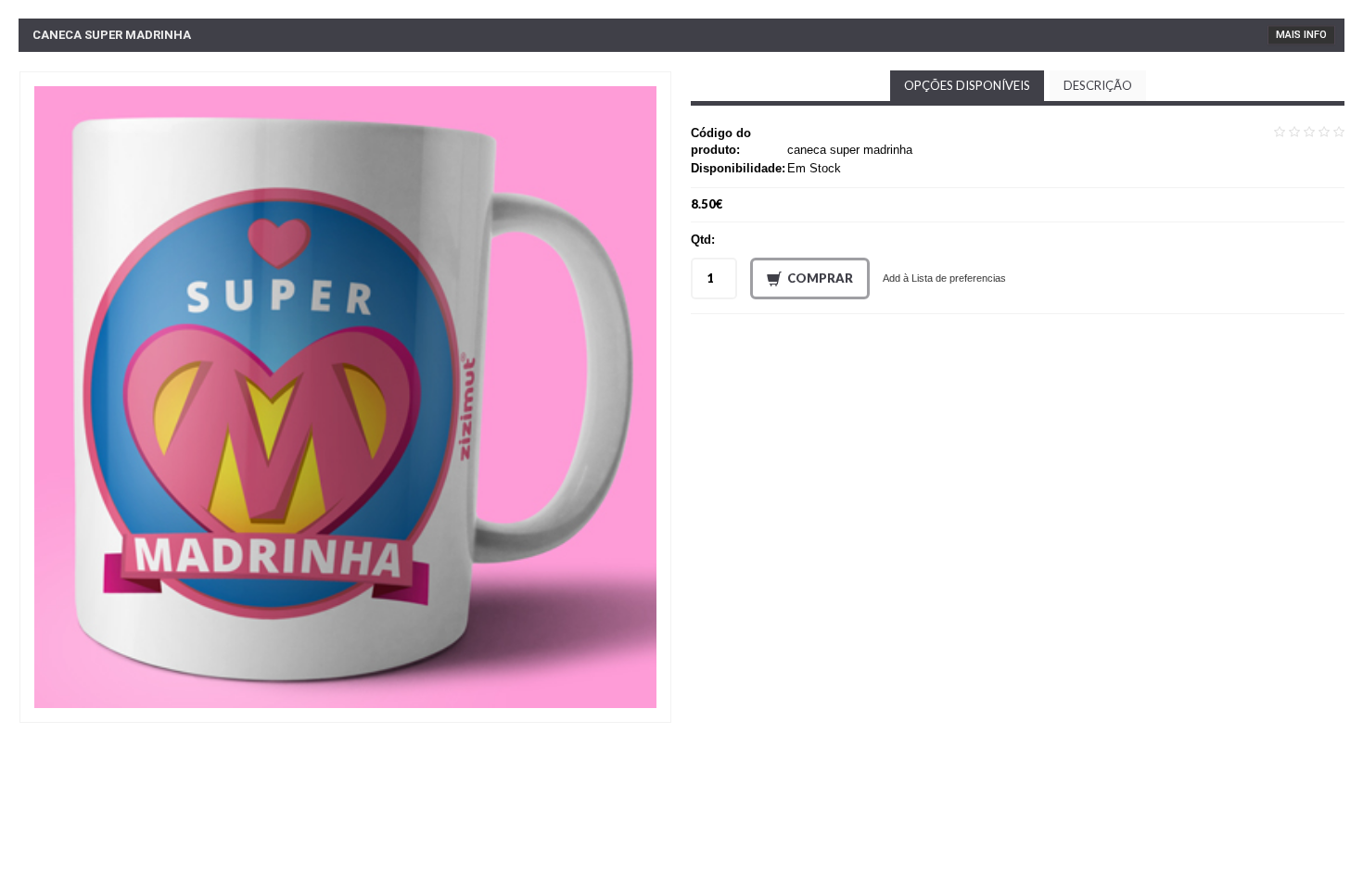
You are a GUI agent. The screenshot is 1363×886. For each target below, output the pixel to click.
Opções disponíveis (967, 85)
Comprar (820, 278)
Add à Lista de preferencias (944, 278)
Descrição (1098, 85)
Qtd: (703, 240)
